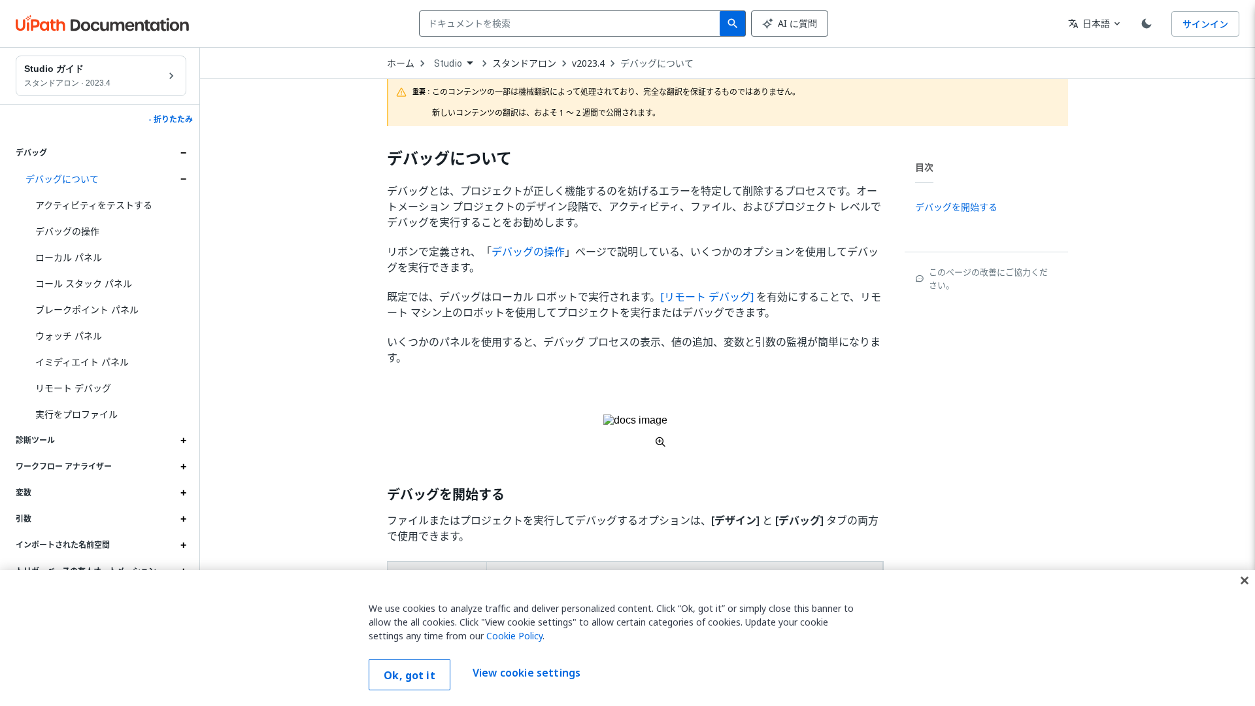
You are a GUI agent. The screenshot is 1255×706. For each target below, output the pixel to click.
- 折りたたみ (170, 120)
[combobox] (572, 23)
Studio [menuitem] (448, 63)
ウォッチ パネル (68, 336)
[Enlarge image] (635, 431)
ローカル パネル (68, 257)
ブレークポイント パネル (87, 309)
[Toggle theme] (1146, 23)
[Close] (1244, 580)
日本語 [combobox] (1089, 23)
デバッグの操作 (67, 231)
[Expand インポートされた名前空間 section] (183, 545)
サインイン (1205, 24)
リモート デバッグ (73, 388)
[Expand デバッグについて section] (183, 179)
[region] (627, 638)
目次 (924, 167)
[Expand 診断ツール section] (183, 440)
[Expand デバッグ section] (183, 153)
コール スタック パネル (83, 283)
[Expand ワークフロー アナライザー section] (183, 467)
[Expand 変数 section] (183, 493)
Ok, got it (409, 675)
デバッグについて (62, 179)
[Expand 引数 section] (183, 519)
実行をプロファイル (76, 414)
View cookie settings (526, 673)
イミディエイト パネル (82, 362)
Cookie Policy (514, 636)
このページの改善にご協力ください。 (988, 278)
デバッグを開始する (446, 495)
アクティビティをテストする (93, 205)
